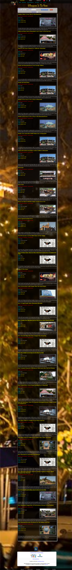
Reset (51, 9)
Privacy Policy (30, 569)
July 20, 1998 (22, 426)
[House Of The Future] (47, 280)
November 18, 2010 (23, 460)
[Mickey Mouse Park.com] (16, 5)
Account (44, 2)
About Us (22, 569)
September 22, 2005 (23, 122)
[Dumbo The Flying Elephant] (47, 396)
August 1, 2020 (23, 292)
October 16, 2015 (23, 37)
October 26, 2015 (22, 445)
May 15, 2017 (22, 243)
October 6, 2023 (23, 357)
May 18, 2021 (23, 511)
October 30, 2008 (23, 20)
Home (20, 2)
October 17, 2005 (23, 173)
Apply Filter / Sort (45, 9)
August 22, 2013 (23, 309)
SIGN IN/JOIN (22, 0)
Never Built (37, 2)
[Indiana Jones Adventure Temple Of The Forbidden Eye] (47, 499)
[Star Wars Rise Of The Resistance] (47, 516)
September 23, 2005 (23, 105)
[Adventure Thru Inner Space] (47, 362)
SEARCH (30, 0)
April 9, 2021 (22, 374)
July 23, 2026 (22, 258)
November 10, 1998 (23, 156)
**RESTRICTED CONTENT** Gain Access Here (25, 84)
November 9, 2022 (23, 528)
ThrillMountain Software (41, 561)
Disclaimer (38, 569)
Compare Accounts (33, 552)
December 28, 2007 (23, 141)
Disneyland (24, 2)
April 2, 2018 (22, 209)
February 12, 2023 (22, 326)
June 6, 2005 (22, 88)
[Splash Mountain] (47, 484)
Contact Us (46, 569)
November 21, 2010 (23, 462)
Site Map (54, 569)
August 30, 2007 (23, 139)
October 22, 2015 (23, 443)
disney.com (46, 564)
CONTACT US (38, 0)
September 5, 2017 (23, 409)
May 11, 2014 (22, 391)
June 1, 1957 (22, 275)
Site (41, 2)
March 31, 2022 (22, 480)
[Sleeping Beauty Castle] (47, 230)
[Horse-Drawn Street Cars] (47, 196)
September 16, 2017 (23, 411)
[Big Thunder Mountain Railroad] (47, 179)
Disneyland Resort (30, 2)
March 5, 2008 (23, 54)
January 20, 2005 (23, 71)
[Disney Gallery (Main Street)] (47, 330)
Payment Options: (40, 552)
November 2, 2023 (23, 494)
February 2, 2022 (22, 343)
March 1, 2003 (23, 190)
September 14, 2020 (23, 226)
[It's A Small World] (47, 379)
